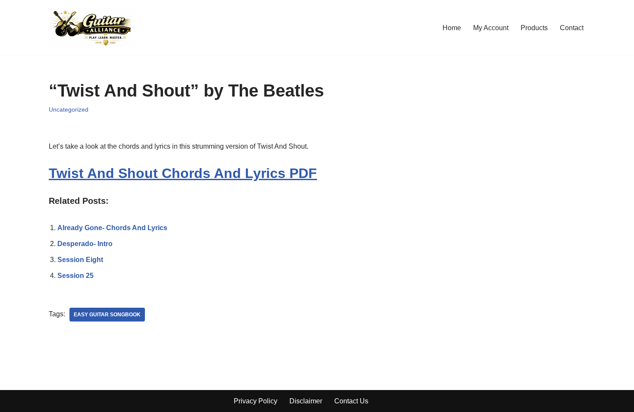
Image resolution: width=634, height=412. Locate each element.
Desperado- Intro (85, 243)
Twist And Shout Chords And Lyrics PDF (183, 173)
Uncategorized (68, 109)
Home (452, 27)
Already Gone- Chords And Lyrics (112, 227)
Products (534, 27)
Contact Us (351, 401)
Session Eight (80, 259)
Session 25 (75, 275)
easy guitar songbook (107, 315)
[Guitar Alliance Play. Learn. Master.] (92, 27)
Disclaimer (305, 401)
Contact (572, 27)
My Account (490, 27)
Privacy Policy (255, 401)
